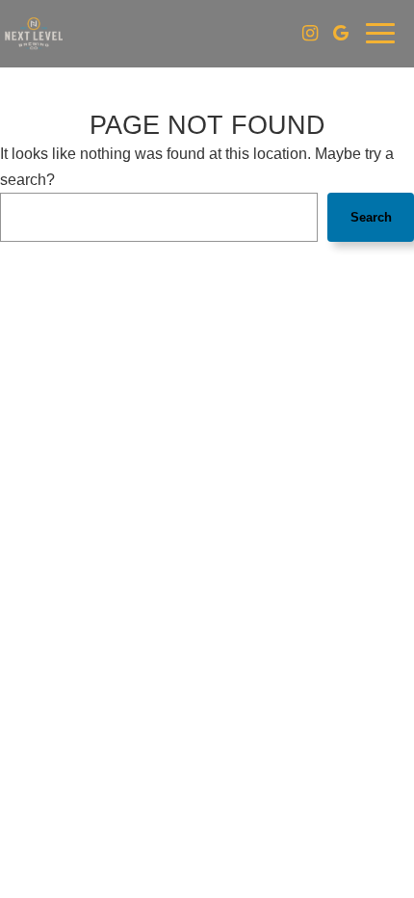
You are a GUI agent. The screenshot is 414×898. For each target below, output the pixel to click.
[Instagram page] (310, 32)
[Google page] (340, 32)
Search (371, 217)
